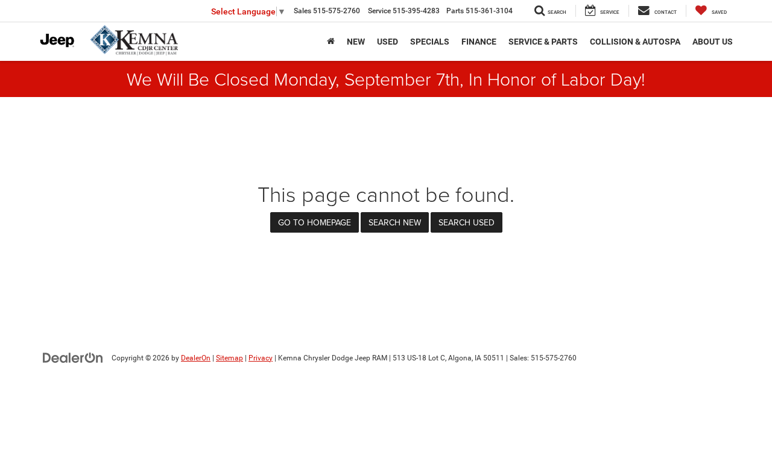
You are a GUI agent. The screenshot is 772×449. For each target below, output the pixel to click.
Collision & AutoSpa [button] (635, 41)
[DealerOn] (73, 357)
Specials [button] (429, 41)
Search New (395, 222)
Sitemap (229, 358)
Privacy (260, 358)
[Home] (331, 41)
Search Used (466, 222)
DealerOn (195, 358)
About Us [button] (712, 41)
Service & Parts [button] (543, 41)
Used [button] (387, 41)
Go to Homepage (314, 222)
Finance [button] (478, 41)
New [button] (356, 41)
